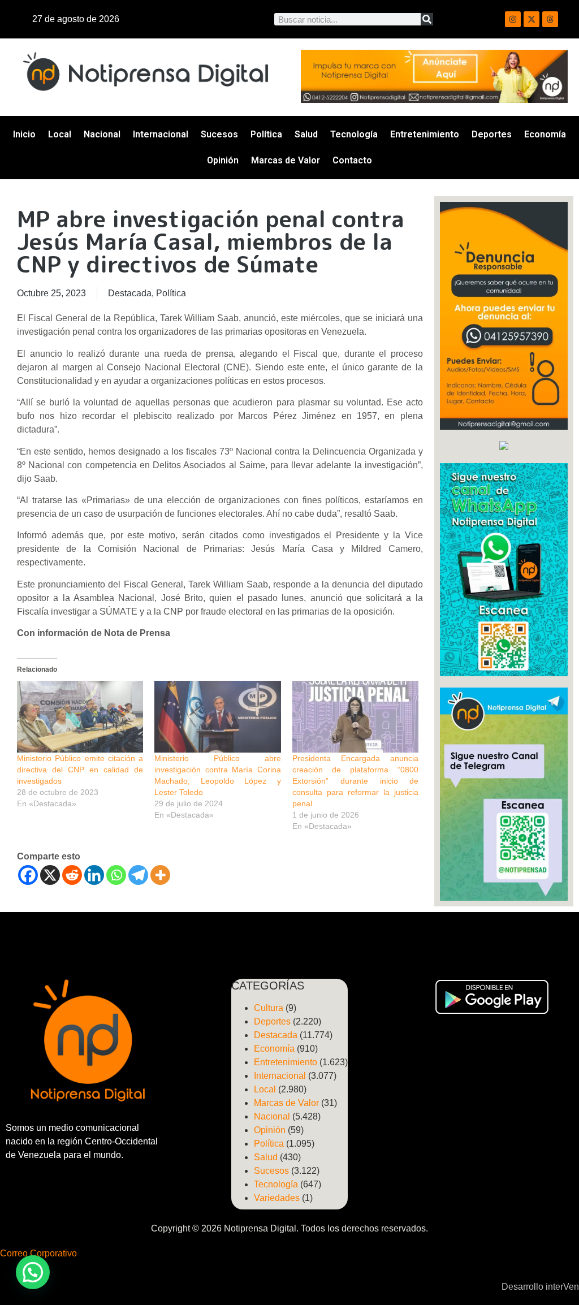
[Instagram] (513, 19)
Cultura (268, 1008)
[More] (160, 875)
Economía (545, 134)
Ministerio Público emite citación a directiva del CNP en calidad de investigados (80, 769)
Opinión (223, 160)
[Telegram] (138, 875)
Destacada (130, 293)
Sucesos (219, 134)
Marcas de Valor (285, 160)
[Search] (427, 19)
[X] (50, 875)
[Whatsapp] (116, 875)
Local (59, 134)
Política (266, 134)
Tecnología (354, 134)
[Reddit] (72, 875)
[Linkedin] (94, 875)
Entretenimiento (424, 134)
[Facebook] (28, 875)
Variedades (277, 1198)
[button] (33, 1272)
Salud (306, 134)
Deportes (492, 134)
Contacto (352, 160)
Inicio (24, 134)
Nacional (102, 134)
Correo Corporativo (38, 1253)
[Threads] (550, 19)
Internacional (160, 134)
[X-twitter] (531, 19)
